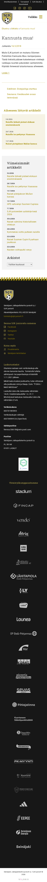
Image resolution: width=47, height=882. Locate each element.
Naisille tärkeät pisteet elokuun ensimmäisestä (22, 177)
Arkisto (14, 28)
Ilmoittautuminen (10, 2)
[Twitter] (24, 8)
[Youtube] (29, 8)
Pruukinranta (13, 349)
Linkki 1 (5, 73)
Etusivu (5, 28)
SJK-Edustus (37, 2)
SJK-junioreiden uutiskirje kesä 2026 (22, 213)
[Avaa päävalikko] (35, 16)
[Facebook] (15, 8)
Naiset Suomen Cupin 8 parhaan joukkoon (23, 241)
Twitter (11, 335)
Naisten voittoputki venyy (19, 250)
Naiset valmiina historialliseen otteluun (21, 223)
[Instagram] (19, 8)
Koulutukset (23, 4)
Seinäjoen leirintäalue (17, 353)
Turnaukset (24, 2)
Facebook (12, 327)
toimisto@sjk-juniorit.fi (13, 316)
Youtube (11, 339)
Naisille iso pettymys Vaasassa (20, 134)
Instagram (12, 331)
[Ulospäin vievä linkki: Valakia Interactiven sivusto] (23, 879)
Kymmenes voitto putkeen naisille (23, 232)
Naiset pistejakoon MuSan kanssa (21, 144)
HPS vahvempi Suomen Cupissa (22, 204)
